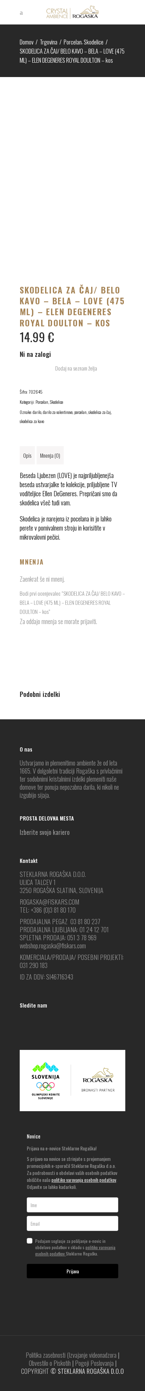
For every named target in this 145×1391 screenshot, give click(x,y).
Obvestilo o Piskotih (50, 1363)
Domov (26, 41)
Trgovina (48, 41)
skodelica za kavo (32, 421)
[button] (72, 368)
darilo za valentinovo (57, 412)
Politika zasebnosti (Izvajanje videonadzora (71, 1354)
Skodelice (93, 41)
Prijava (73, 1271)
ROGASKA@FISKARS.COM (49, 901)
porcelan (80, 412)
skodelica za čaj (99, 412)
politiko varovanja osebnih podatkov (83, 1179)
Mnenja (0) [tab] (50, 455)
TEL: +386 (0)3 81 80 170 (48, 909)
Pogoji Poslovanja (94, 1363)
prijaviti (88, 621)
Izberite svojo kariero (45, 832)
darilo (37, 412)
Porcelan (73, 41)
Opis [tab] (27, 455)
